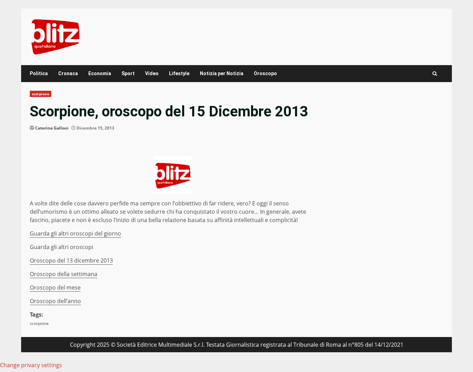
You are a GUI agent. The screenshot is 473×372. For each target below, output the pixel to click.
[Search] (434, 73)
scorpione (40, 93)
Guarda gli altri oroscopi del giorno (75, 233)
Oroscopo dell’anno (55, 301)
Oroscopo (265, 73)
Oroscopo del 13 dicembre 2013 (71, 260)
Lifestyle (179, 73)
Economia (99, 73)
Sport (128, 73)
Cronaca (68, 73)
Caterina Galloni (52, 128)
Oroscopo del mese (55, 287)
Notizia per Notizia (221, 73)
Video (152, 73)
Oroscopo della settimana (63, 274)
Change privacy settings (31, 365)
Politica (39, 73)
